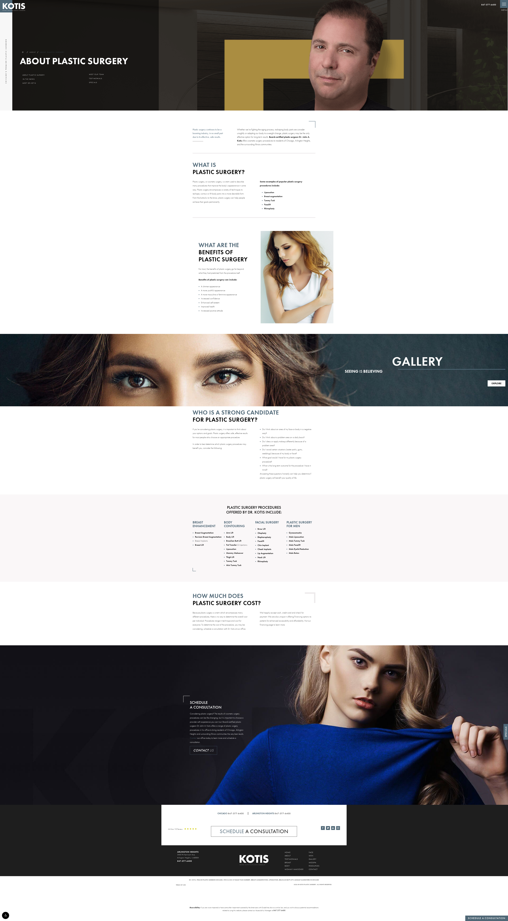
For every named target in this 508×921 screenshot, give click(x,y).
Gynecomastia (295, 532)
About (33, 52)
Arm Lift (229, 532)
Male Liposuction (296, 536)
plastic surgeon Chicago (213, 880)
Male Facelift (294, 544)
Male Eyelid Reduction (299, 549)
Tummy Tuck (269, 200)
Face (311, 852)
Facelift (267, 204)
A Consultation (254, 831)
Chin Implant (263, 545)
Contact (193, 738)
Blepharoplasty (264, 537)
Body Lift (230, 536)
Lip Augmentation (265, 553)
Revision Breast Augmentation (208, 536)
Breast (288, 862)
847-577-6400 (488, 4)
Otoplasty (262, 533)
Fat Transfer (231, 544)
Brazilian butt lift (286, 880)
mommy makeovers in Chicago (307, 880)
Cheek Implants (264, 549)
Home (23, 52)
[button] (5, 915)
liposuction (273, 880)
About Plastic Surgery (52, 52)
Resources (314, 866)
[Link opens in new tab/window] (323, 828)
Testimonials (95, 78)
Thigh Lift (230, 557)
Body (287, 866)
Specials (93, 82)
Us (203, 750)
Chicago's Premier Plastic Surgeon (6, 61)
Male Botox (294, 552)
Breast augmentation (273, 196)
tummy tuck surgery (242, 880)
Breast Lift (199, 544)
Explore (496, 383)
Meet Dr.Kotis (29, 83)
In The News (28, 79)
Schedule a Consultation (486, 918)
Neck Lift (262, 557)
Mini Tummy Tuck (233, 565)
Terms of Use (181, 885)
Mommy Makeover (234, 552)
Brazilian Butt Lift (233, 540)
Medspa (312, 862)
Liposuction (269, 192)
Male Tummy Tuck (297, 540)
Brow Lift (262, 528)
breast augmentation (259, 880)
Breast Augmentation (204, 532)
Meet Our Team (96, 74)
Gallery (312, 859)
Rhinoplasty (269, 208)
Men (311, 855)
